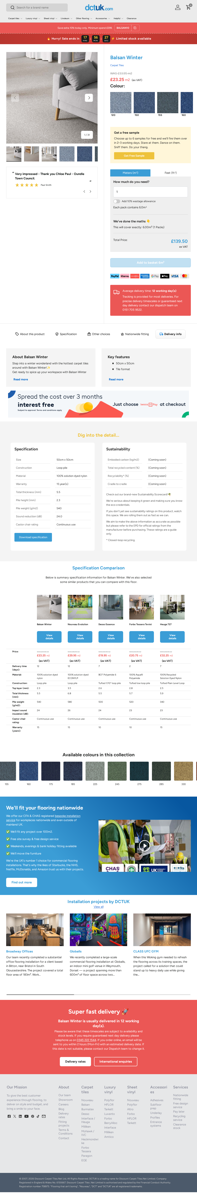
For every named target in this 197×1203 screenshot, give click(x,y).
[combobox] (37, 7)
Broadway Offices (19, 951)
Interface (110, 1127)
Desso (85, 1114)
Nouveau (87, 1100)
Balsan (85, 1104)
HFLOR (109, 1104)
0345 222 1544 (86, 1040)
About (63, 1087)
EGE (84, 1160)
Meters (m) (130, 173)
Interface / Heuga (88, 1120)
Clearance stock (179, 1126)
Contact (63, 1138)
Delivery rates (75, 1061)
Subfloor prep (155, 1106)
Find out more (22, 882)
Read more (20, 379)
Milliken (86, 1126)
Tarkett (108, 1109)
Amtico (109, 1137)
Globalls (76, 951)
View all (99, 906)
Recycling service (179, 1118)
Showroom (65, 1100)
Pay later (178, 1111)
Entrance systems (156, 1123)
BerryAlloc (110, 1123)
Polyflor (109, 1100)
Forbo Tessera (86, 1149)
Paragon (86, 1155)
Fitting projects (63, 1123)
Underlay (156, 1113)
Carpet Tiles (117, 65)
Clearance (131, 18)
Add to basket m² (150, 262)
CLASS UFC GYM (146, 951)
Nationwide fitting (180, 1097)
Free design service (180, 1105)
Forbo (108, 1118)
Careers (63, 1104)
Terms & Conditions (65, 1131)
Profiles (155, 1117)
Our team (64, 1095)
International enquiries (115, 1061)
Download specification (33, 537)
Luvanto (109, 1114)
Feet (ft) (171, 173)
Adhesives (156, 1100)
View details (49, 637)
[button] (188, 7)
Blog (61, 1109)
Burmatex (87, 1109)
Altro (130, 1109)
